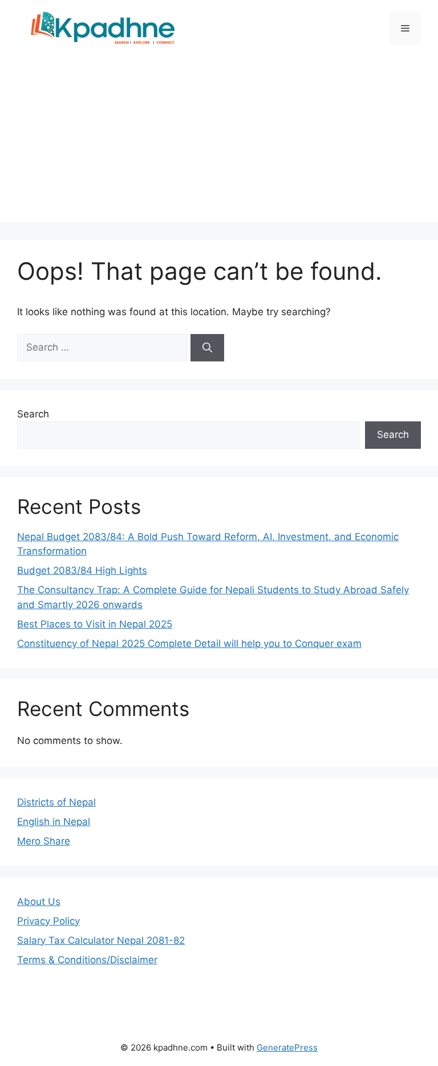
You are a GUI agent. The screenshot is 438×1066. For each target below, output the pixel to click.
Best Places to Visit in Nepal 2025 (94, 624)
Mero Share (43, 841)
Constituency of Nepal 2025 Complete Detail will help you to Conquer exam (189, 643)
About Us (38, 901)
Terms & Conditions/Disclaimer (87, 960)
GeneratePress (287, 1047)
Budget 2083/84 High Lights (82, 570)
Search (33, 414)
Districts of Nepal (56, 802)
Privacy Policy (48, 921)
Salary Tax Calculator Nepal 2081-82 (101, 940)
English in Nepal (53, 821)
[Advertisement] (219, 143)
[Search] (207, 347)
